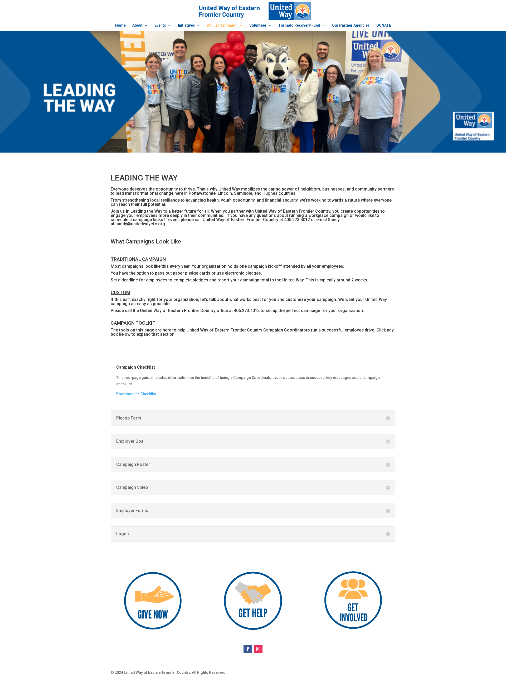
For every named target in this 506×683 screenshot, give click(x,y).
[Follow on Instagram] (258, 649)
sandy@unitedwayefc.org (140, 223)
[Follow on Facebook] (248, 649)
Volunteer (257, 25)
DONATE (383, 25)
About (137, 25)
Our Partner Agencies (351, 25)
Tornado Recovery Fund (299, 25)
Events (160, 25)
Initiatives (186, 25)
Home (120, 25)
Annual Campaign (222, 25)
